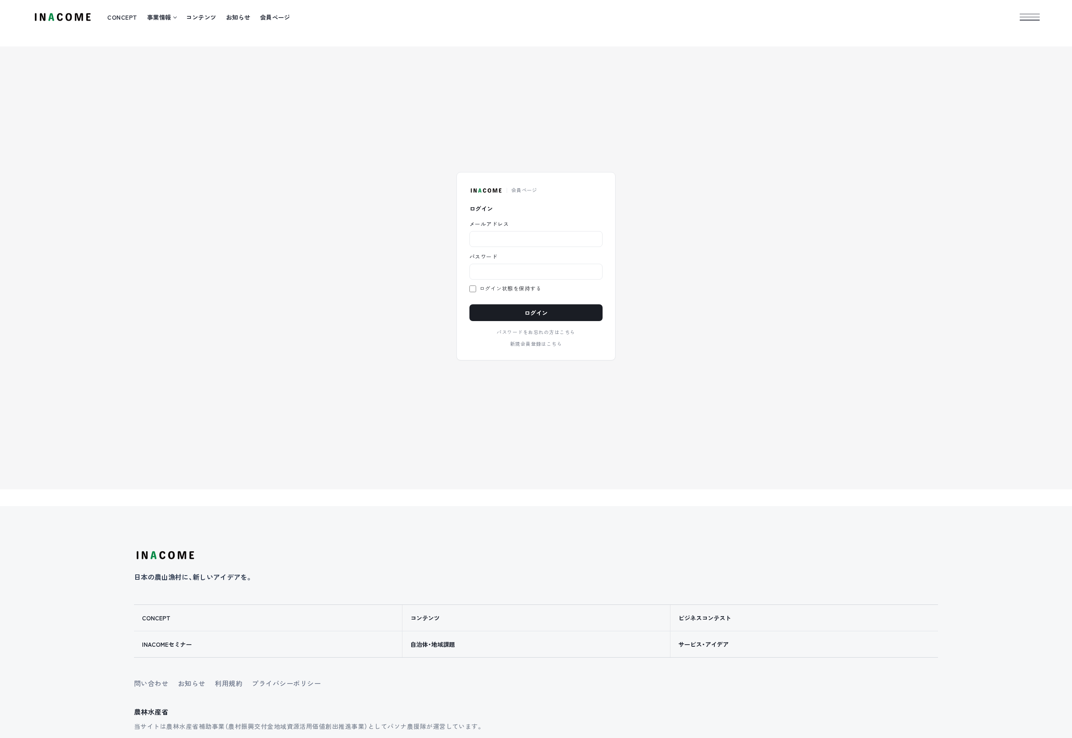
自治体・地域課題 (432, 644)
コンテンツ (201, 17)
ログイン (536, 312)
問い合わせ (151, 683)
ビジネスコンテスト (704, 617)
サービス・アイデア (703, 644)
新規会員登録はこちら (536, 344)
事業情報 (159, 17)
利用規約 (228, 683)
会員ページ (275, 17)
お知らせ (238, 17)
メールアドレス (489, 224)
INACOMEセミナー (167, 644)
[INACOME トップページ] (165, 555)
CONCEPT (122, 17)
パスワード (483, 257)
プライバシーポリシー (286, 683)
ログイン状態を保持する (510, 288)
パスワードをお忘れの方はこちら (536, 332)
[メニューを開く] (1030, 17)
